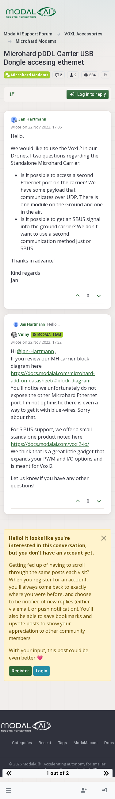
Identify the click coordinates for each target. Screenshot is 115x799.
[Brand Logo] (31, 12)
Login (42, 670)
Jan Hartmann (32, 119)
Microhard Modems (29, 75)
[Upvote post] (77, 296)
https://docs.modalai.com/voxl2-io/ (50, 444)
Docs (109, 742)
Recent (45, 742)
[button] (8, 790)
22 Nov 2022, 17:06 (45, 127)
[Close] (103, 538)
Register (20, 670)
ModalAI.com (86, 742)
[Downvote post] (99, 296)
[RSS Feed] (105, 74)
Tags (62, 742)
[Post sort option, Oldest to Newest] (11, 94)
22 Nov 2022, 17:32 (45, 342)
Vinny (23, 334)
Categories (22, 742)
